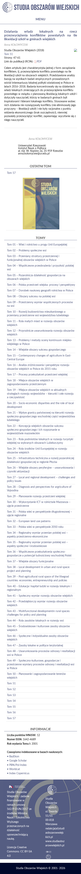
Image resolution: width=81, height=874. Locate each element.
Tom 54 (11, 701)
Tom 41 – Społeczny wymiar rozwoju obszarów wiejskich (40, 596)
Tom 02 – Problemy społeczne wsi (26, 250)
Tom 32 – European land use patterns (28, 521)
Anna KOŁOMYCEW (16, 45)
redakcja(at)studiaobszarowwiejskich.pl (54, 833)
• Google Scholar (17, 760)
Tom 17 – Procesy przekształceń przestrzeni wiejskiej (37, 374)
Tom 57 (11, 173)
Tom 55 (11, 707)
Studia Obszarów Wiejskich (32, 868)
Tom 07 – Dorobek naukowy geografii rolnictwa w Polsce (40, 290)
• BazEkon (13, 756)
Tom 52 (11, 689)
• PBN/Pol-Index (17, 765)
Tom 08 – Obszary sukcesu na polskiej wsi (31, 296)
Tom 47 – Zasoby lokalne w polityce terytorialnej (35, 645)
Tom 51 (8, 54)
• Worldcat (13, 769)
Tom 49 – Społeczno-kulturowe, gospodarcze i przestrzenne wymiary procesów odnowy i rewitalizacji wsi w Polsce (40, 664)
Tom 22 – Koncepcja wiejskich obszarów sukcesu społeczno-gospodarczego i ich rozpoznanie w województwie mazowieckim (35, 430)
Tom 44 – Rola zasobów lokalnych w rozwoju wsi (35, 620)
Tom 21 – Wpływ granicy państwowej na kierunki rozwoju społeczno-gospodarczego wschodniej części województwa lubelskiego (41, 416)
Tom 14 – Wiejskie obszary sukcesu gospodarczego (36, 349)
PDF (39, 61)
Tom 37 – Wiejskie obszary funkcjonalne (30, 561)
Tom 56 (11, 712)
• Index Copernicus (18, 773)
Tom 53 (11, 695)
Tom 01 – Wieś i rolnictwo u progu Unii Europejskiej (37, 244)
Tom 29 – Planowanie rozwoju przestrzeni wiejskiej (36, 496)
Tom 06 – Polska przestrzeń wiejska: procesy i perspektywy (41, 285)
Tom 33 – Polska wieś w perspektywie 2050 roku (35, 527)
